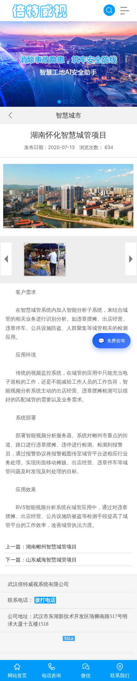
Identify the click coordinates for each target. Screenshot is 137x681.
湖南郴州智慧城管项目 (51, 546)
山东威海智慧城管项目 (51, 559)
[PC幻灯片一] (68, 64)
